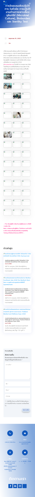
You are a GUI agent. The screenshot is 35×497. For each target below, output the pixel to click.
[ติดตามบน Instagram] (20, 486)
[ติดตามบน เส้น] (25, 486)
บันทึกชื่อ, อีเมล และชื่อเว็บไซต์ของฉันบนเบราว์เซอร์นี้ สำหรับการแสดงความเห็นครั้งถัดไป (17, 403)
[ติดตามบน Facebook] (10, 486)
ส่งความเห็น (26, 410)
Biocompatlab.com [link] (9, 64)
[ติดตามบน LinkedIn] (15, 486)
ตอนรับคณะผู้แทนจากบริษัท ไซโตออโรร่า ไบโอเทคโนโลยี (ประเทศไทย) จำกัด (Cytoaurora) (17, 261)
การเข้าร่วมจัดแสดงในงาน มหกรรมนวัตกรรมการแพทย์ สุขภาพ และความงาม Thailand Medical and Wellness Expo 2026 (17, 319)
